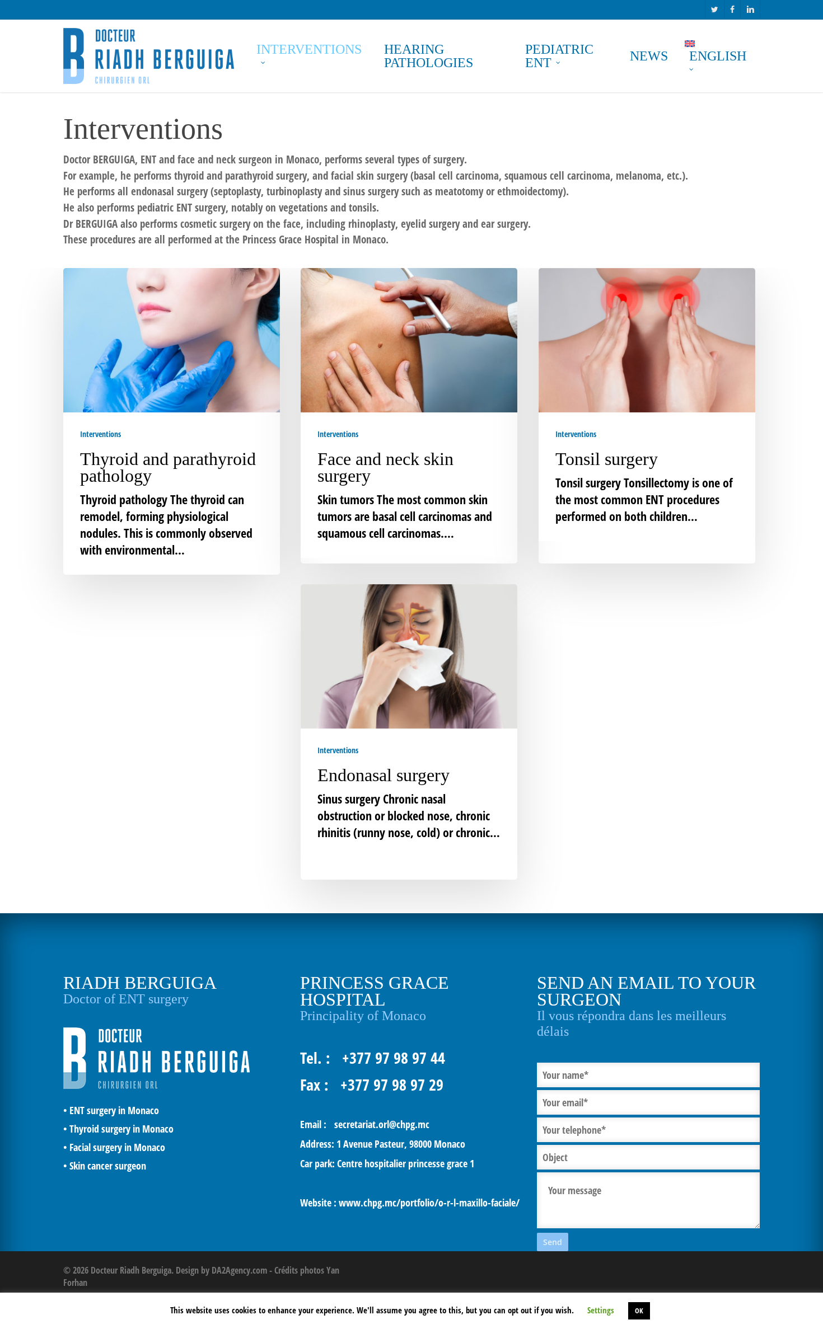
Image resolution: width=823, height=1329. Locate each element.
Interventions (100, 434)
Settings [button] (600, 1310)
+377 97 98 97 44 (393, 1057)
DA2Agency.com (239, 1270)
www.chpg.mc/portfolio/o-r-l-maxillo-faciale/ (429, 1202)
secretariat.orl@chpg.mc (381, 1124)
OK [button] (639, 1310)
